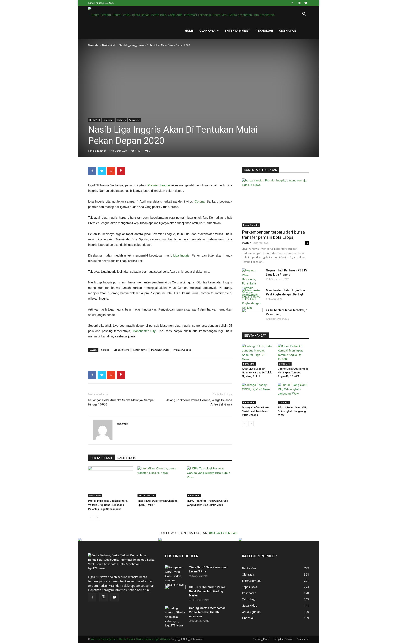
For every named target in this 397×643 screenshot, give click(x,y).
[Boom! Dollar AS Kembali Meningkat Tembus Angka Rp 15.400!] (293, 355)
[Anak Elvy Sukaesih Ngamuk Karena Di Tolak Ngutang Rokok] (257, 355)
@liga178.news (223, 533)
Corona (199, 201)
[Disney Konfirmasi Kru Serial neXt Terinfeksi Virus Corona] (257, 393)
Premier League (159, 185)
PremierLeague (182, 349)
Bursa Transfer (146, 495)
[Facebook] (292, 3)
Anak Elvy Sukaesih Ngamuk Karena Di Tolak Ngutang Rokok (257, 372)
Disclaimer (303, 639)
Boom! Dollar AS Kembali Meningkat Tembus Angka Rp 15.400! (293, 372)
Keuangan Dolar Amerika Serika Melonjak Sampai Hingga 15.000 (121, 402)
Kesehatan (287, 30)
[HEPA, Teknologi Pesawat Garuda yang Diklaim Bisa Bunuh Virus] (209, 481)
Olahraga (207, 30)
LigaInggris (140, 349)
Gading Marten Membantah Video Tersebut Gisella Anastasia (207, 612)
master (101, 150)
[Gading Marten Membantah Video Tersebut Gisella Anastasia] (175, 617)
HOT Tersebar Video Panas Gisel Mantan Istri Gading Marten (207, 591)
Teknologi (264, 30)
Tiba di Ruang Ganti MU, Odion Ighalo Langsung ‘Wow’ (292, 411)
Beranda (93, 45)
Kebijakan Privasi (283, 639)
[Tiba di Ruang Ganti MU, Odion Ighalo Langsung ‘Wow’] (293, 393)
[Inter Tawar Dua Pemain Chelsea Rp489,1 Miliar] (160, 481)
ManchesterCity (160, 349)
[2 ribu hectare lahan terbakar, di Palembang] (252, 315)
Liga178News (121, 349)
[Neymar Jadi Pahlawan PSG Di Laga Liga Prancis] (252, 283)
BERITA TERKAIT (101, 457)
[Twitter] (306, 3)
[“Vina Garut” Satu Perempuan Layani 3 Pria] (175, 576)
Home (189, 30)
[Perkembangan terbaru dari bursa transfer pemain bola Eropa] (275, 202)
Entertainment (237, 30)
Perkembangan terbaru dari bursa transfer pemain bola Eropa (273, 235)
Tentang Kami (261, 639)
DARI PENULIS (126, 457)
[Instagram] (299, 3)
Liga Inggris (181, 255)
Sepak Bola (134, 120)
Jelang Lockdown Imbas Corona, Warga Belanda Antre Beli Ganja (199, 402)
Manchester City (144, 331)
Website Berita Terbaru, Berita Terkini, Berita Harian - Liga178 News (130, 639)
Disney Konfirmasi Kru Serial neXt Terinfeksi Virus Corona (255, 411)
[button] (304, 14)
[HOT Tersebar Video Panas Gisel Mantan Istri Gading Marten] (175, 592)
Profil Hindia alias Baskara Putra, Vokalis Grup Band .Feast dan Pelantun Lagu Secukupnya (108, 505)
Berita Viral (108, 45)
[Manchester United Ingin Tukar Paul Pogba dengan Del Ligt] (252, 299)
